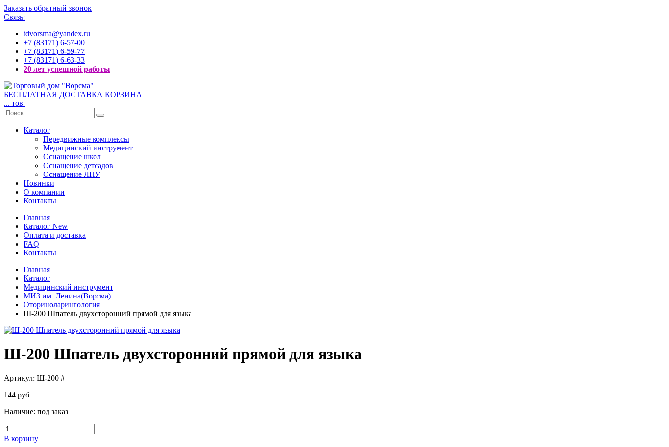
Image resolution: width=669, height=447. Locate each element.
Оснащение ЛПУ (71, 174)
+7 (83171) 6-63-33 (54, 60)
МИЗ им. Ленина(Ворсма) (67, 296)
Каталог (37, 130)
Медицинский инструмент (88, 148)
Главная (37, 217)
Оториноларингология (62, 304)
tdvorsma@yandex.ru (57, 33)
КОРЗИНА (123, 94)
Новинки (39, 183)
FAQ (31, 244)
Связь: (14, 17)
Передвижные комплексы (86, 139)
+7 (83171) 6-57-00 (54, 42)
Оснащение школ (72, 156)
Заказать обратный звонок (48, 8)
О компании (44, 192)
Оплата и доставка (55, 235)
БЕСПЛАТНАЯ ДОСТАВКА (53, 94)
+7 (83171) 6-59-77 (54, 51)
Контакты (40, 201)
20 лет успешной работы (67, 69)
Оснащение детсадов (78, 165)
